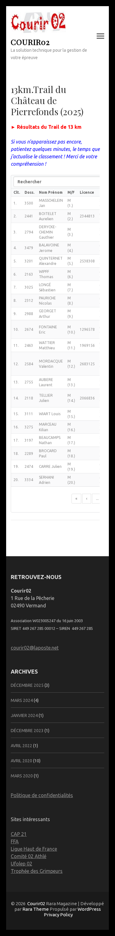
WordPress (89, 909)
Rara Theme (35, 909)
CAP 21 (19, 834)
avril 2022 (21, 745)
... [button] (97, 498)
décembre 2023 (27, 730)
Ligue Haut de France (34, 849)
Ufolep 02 (21, 863)
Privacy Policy (58, 914)
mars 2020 (22, 775)
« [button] (76, 498)
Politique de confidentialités (42, 795)
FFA (15, 841)
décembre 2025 (27, 685)
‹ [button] (86, 498)
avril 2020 (21, 760)
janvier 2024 (24, 715)
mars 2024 (22, 700)
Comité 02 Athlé (28, 856)
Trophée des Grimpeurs (37, 871)
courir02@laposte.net (35, 647)
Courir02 (30, 42)
